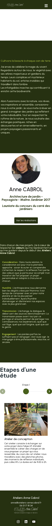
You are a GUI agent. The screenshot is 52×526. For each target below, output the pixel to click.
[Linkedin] (26, 522)
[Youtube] (34, 522)
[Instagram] (18, 522)
